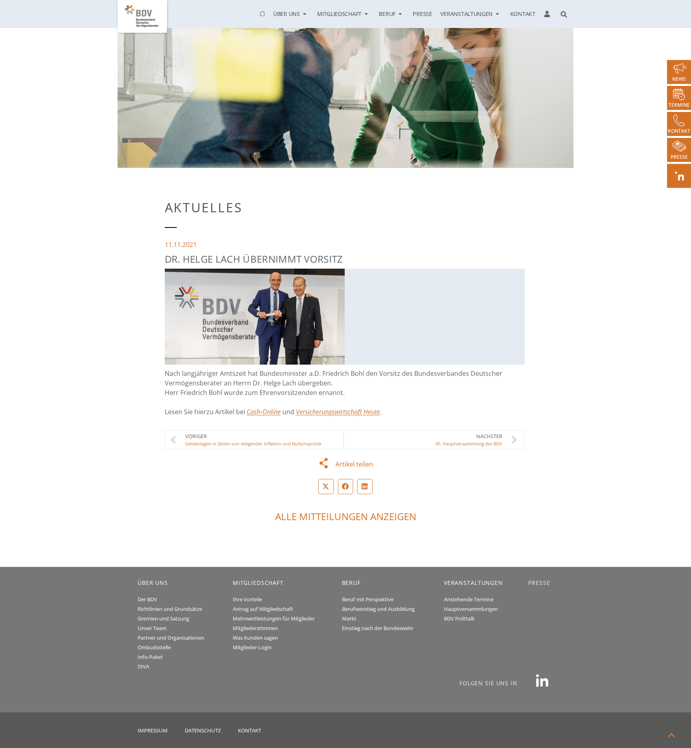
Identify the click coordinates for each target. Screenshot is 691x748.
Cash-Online (264, 411)
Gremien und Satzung (163, 618)
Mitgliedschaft (339, 14)
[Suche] (563, 15)
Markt (349, 618)
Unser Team (152, 628)
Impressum (153, 730)
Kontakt (522, 14)
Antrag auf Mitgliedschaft (263, 608)
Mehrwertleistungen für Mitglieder (274, 618)
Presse (422, 14)
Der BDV (147, 599)
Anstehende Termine (468, 599)
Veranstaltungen (466, 14)
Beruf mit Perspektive (367, 599)
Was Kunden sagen (255, 637)
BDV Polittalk (459, 618)
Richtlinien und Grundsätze (170, 608)
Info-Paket (150, 656)
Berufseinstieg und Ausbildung (378, 608)
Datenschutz (203, 730)
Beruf (387, 14)
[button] (326, 486)
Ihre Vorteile (247, 599)
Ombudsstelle (154, 647)
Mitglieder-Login (252, 647)
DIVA (143, 666)
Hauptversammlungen (471, 608)
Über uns (286, 14)
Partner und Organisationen (171, 637)
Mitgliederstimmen (255, 628)
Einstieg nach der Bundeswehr (377, 628)
